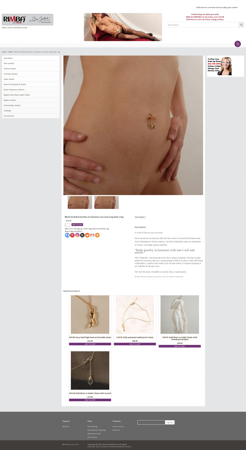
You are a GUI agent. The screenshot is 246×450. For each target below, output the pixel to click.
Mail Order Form (94, 433)
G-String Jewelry (11, 74)
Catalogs (7, 110)
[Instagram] (77, 235)
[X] (82, 235)
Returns (66, 426)
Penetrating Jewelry (12, 105)
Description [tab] (140, 217)
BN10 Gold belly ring (101, 229)
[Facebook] (67, 235)
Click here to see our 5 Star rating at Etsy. (205, 19)
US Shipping (92, 426)
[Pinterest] (72, 235)
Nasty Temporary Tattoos (14, 89)
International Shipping (97, 430)
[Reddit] (87, 235)
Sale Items (8, 58)
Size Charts (92, 437)
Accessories (9, 116)
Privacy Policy (118, 426)
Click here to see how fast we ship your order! (217, 7)
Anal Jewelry (9, 63)
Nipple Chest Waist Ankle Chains (17, 95)
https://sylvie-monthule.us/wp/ (14, 27)
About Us (116, 430)
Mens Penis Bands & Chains (15, 84)
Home (4, 52)
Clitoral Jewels (10, 68)
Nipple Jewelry (10, 100)
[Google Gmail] (92, 235)
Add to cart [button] (90, 344)
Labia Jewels (9, 79)
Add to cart (77, 224)
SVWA (10, 52)
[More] (97, 235)
